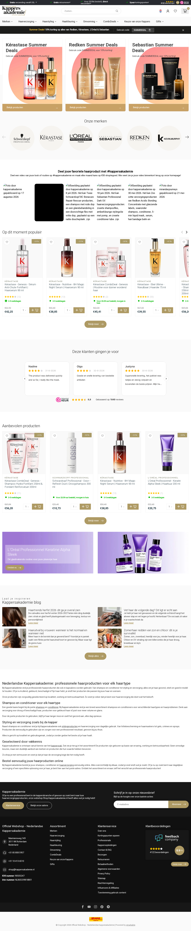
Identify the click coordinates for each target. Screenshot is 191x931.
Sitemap (101, 878)
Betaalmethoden (105, 864)
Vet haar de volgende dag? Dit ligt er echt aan (150, 610)
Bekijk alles (93, 656)
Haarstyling (48, 21)
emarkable (130, 925)
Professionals (104, 840)
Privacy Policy (104, 873)
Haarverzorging (26, 21)
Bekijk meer (93, 324)
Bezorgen (102, 854)
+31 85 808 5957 (16, 852)
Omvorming (89, 21)
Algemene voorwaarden (109, 869)
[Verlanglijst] (175, 11)
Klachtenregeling (106, 883)
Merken (6, 21)
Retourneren (104, 859)
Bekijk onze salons (39, 805)
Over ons (102, 831)
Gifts (158, 21)
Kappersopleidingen (107, 845)
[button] (17, 202)
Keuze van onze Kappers (137, 21)
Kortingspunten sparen (109, 835)
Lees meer (33, 623)
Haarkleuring (68, 21)
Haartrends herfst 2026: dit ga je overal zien (54, 610)
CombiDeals (109, 21)
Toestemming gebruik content (112, 892)
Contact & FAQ (104, 850)
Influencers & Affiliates (108, 888)
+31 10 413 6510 (16, 861)
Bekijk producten (15, 107)
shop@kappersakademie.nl (21, 869)
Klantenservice (13, 805)
